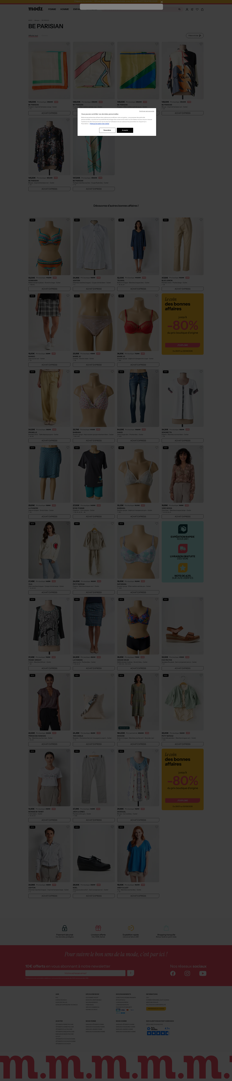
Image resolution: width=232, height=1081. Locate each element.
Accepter (125, 130)
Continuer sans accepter (146, 111)
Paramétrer (107, 130)
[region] (117, 122)
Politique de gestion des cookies (99, 124)
